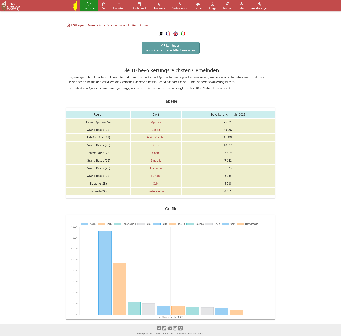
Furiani (156, 176)
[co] (161, 33)
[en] (175, 33)
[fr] (168, 33)
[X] (164, 328)
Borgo (156, 145)
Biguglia (156, 160)
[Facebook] (159, 328)
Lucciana (156, 168)
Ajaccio (156, 122)
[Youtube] (169, 328)
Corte (156, 153)
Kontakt (201, 333)
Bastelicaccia (155, 191)
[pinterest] (180, 328)
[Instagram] (175, 328)
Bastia (156, 130)
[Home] (68, 25)
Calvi (156, 183)
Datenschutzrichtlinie (185, 333)
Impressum (167, 333)
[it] (183, 33)
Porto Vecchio (156, 137)
